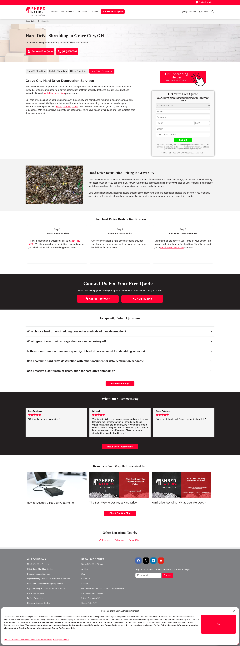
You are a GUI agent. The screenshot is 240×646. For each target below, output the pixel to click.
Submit (183, 140)
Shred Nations (31, 21)
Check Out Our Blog (120, 513)
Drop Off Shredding (36, 71)
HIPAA (59, 106)
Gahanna (119, 540)
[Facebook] (138, 560)
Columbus (104, 540)
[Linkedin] (153, 560)
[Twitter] (146, 560)
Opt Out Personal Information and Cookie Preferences (28, 639)
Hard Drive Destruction (102, 71)
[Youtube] (161, 560)
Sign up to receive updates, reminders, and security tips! (162, 569)
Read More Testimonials (120, 447)
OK (218, 624)
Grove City (134, 540)
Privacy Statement (61, 639)
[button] (234, 611)
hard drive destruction (54, 93)
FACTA (67, 106)
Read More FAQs (120, 383)
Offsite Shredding (78, 71)
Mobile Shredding (58, 71)
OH (39, 21)
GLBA (75, 106)
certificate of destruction (172, 247)
